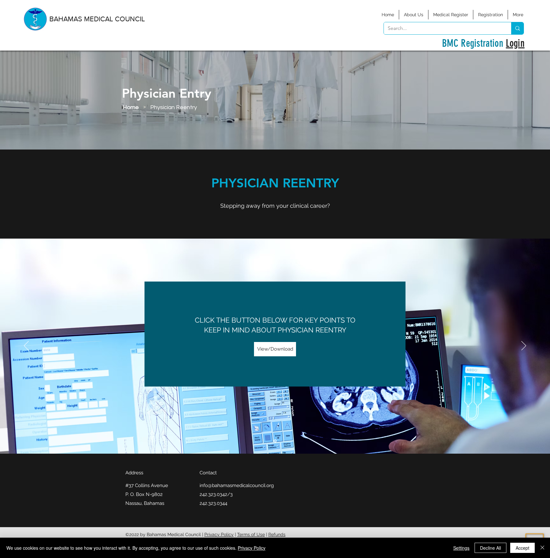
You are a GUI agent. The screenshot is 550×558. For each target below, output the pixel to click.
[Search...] (517, 28)
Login (515, 43)
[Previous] (26, 346)
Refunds (277, 534)
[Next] (523, 346)
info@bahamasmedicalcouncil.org (237, 485)
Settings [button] (461, 548)
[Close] (542, 548)
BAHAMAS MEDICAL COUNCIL (97, 19)
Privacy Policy (219, 534)
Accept (522, 548)
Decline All (490, 548)
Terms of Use (251, 534)
